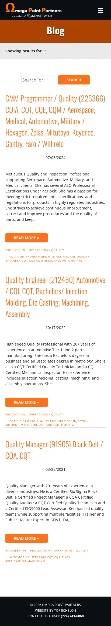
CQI (69, 421)
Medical (69, 256)
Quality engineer (50, 421)
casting (20, 561)
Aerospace (52, 260)
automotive (72, 260)
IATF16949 (38, 557)
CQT (25, 260)
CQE (32, 260)
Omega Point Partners (34, 10)
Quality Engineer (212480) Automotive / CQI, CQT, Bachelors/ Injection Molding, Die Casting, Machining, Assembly (55, 296)
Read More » (26, 237)
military (55, 256)
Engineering (15, 550)
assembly (46, 425)
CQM (39, 260)
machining (29, 425)
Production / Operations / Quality (34, 250)
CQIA (13, 256)
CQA (57, 557)
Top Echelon (65, 610)
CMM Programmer (32, 256)
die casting (25, 421)
